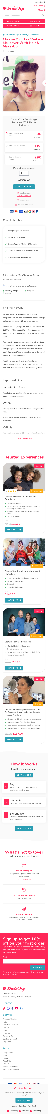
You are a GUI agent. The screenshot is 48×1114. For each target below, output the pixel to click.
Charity (5, 1030)
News (5, 1058)
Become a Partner (10, 1066)
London (39, 704)
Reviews (6, 1033)
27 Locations (37, 491)
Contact (6, 1027)
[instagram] (8, 1008)
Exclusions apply (9, 952)
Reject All (32, 1106)
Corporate (7, 1041)
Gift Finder (38, 5)
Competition (8, 1052)
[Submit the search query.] (43, 15)
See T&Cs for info (24, 898)
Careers (6, 1064)
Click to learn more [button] (24, 196)
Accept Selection (19, 1106)
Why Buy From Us (10, 1025)
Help (5, 1022)
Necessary (14, 1110)
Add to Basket (24, 186)
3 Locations (10, 51)
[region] (24, 83)
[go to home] (13, 8)
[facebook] (12, 1008)
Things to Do (8, 1036)
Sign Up (37, 967)
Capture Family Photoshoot (18, 641)
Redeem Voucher (10, 1019)
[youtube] (16, 1008)
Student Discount (10, 1039)
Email (5, 957)
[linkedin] (21, 1008)
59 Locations (37, 636)
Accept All (24, 1100)
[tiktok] (4, 1008)
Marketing (37, 1110)
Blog (5, 1055)
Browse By (12, 21)
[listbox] (24, 83)
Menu (40, 10)
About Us (7, 1061)
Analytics (25, 1110)
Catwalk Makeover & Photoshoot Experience (20, 498)
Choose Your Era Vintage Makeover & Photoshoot (22, 572)
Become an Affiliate (11, 1069)
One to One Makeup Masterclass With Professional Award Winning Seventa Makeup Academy (23, 712)
